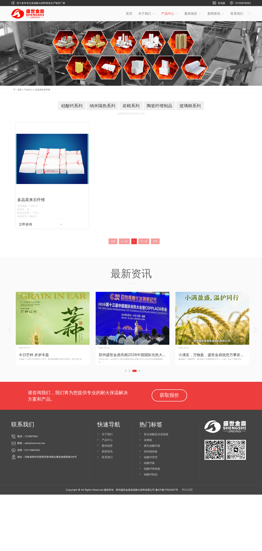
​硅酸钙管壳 (151, 457)
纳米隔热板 (151, 451)
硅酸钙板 (149, 463)
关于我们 (144, 13)
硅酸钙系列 (71, 105)
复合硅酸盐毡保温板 (156, 434)
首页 (129, 13)
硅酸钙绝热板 (152, 468)
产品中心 (167, 13)
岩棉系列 (131, 105)
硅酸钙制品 (151, 474)
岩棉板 (148, 440)
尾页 (155, 241)
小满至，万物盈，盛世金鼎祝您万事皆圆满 (213, 355)
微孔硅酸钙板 (152, 445)
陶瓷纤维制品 (159, 105)
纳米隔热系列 (102, 105)
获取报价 (169, 395)
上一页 (124, 241)
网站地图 (187, 489)
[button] (126, 371)
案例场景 (190, 13)
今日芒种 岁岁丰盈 (34, 355)
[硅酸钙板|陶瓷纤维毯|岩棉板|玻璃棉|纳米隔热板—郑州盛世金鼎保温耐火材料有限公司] (27, 14)
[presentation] (10, 329)
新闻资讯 (213, 13)
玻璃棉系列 (190, 105)
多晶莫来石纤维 (42, 89)
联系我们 (236, 13)
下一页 (144, 241)
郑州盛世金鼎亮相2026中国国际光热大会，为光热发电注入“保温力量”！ (157, 355)
